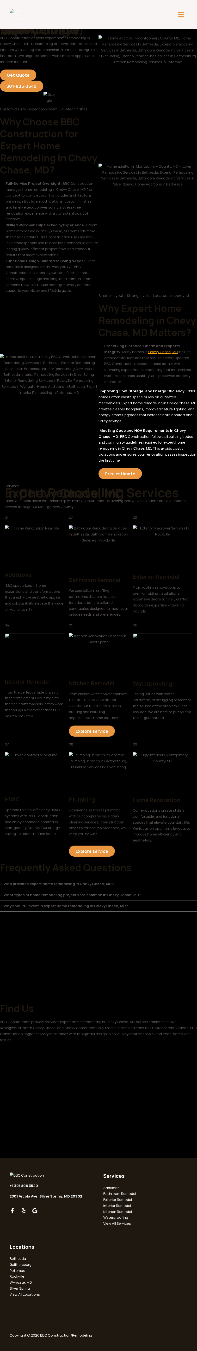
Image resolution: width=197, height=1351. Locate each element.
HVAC (12, 799)
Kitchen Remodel (91, 683)
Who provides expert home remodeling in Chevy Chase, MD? (59, 883)
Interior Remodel (27, 681)
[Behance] (23, 1210)
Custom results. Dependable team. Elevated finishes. (44, 109)
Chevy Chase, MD (163, 351)
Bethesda (18, 1258)
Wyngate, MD (21, 1282)
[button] (98, 883)
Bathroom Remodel (95, 580)
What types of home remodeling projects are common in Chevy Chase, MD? (72, 894)
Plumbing (82, 799)
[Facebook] (12, 1210)
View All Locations (25, 1294)
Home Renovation (156, 800)
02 (71, 517)
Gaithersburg (20, 1264)
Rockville (17, 1276)
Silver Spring (20, 1288)
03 (135, 517)
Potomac (17, 1270)
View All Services (117, 1223)
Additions (18, 575)
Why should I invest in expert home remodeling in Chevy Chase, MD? (66, 905)
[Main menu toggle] (181, 14)
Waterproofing (152, 683)
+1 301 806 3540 (24, 1185)
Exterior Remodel (156, 576)
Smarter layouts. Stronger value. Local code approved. (144, 295)
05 (71, 625)
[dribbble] (34, 1210)
